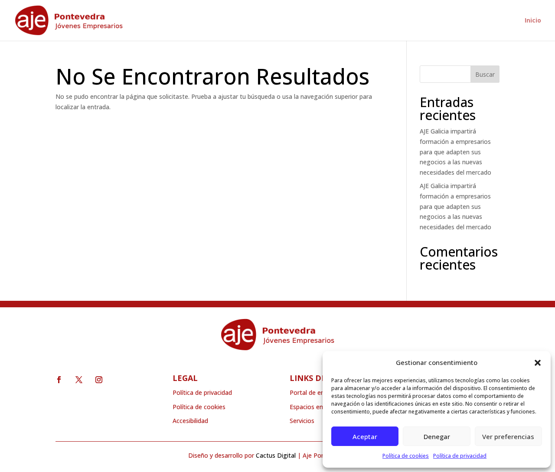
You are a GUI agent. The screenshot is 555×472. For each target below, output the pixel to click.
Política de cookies (405, 455)
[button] (537, 362)
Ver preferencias (508, 436)
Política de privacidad (459, 455)
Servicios (302, 421)
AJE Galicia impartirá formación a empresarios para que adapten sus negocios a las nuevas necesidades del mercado (455, 151)
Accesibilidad (190, 421)
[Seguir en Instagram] (99, 380)
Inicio (533, 20)
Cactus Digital (276, 455)
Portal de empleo (314, 392)
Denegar (437, 436)
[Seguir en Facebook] (59, 380)
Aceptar (365, 436)
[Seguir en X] (79, 380)
